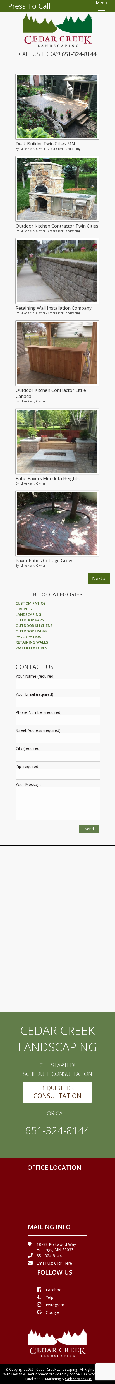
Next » (99, 578)
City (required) (28, 748)
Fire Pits (24, 608)
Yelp (49, 1297)
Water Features (31, 647)
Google (52, 1312)
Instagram (55, 1304)
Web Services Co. (78, 1379)
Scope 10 (77, 1374)
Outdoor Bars (30, 619)
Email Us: (54, 1263)
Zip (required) (28, 766)
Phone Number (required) (39, 712)
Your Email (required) (34, 694)
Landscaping (28, 614)
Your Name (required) (35, 676)
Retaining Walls (32, 642)
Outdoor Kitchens (34, 625)
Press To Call (29, 6)
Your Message (29, 784)
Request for (57, 1092)
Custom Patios (31, 603)
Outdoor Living (31, 631)
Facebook (55, 1289)
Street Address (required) (38, 730)
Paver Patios (28, 636)
